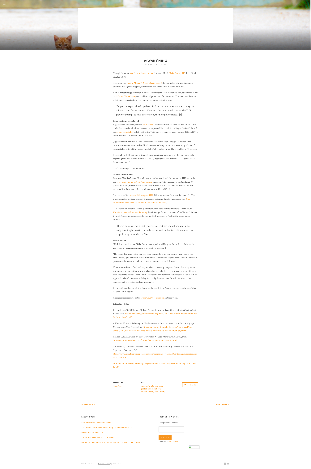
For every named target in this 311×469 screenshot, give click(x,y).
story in (134, 181)
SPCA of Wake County (125, 96)
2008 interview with (130, 212)
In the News (161, 65)
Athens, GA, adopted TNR (141, 195)
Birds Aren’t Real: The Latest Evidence (96, 422)
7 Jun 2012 (149, 65)
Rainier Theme (104, 464)
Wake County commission (152, 297)
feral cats (158, 386)
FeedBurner (173, 441)
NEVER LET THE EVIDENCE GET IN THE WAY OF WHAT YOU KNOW (110, 442)
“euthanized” (148, 124)
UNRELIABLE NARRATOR (92, 432)
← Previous (90, 404)
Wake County (159, 392)
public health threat (149, 389)
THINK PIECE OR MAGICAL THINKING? (98, 437)
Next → (222, 404)
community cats (147, 386)
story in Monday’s (144, 83)
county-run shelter (124, 131)
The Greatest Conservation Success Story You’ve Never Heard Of (106, 427)
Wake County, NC (177, 73)
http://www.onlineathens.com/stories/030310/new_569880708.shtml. (145, 340)
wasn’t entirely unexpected (141, 73)
